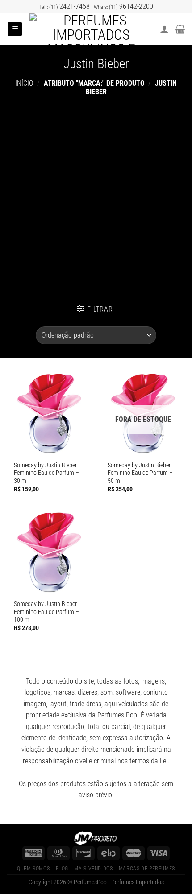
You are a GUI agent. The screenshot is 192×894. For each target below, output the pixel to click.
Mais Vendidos (93, 868)
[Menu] (15, 29)
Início (24, 83)
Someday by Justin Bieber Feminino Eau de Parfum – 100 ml (46, 611)
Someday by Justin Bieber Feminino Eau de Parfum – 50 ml (140, 472)
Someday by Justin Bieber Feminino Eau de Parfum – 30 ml (46, 472)
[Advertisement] (96, 196)
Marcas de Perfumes (147, 868)
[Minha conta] (164, 29)
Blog (62, 868)
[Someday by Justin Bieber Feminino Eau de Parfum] (49, 413)
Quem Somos (33, 868)
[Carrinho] (180, 29)
